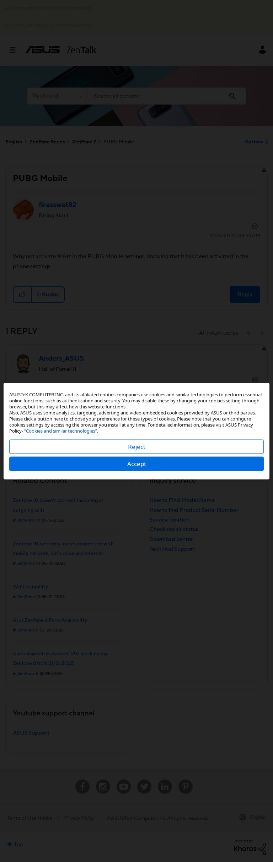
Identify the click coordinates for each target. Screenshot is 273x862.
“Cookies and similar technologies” (60, 430)
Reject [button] (136, 446)
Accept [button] (136, 463)
